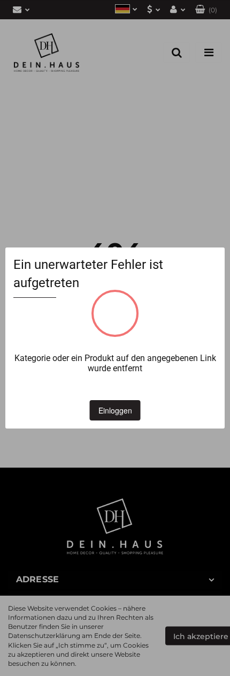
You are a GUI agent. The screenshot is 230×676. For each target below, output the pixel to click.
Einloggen (115, 410)
